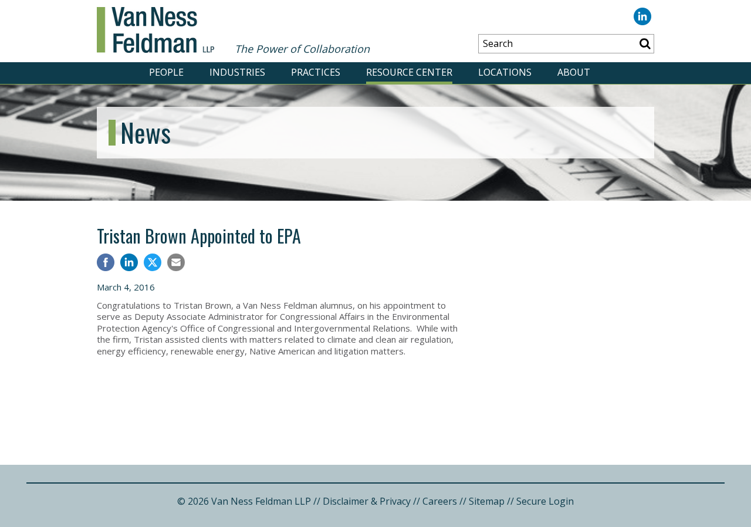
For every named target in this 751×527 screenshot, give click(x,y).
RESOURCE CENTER (409, 72)
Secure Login (545, 501)
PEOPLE (166, 72)
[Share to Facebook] (105, 264)
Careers (439, 501)
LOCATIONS (505, 72)
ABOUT (573, 72)
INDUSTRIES (237, 72)
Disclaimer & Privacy (367, 501)
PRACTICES (315, 72)
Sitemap (487, 501)
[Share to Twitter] (152, 262)
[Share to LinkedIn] (129, 264)
